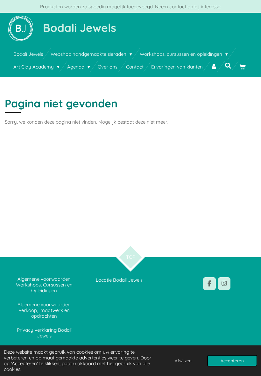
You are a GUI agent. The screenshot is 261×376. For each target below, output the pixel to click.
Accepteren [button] (232, 360)
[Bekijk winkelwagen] (242, 66)
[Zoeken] (228, 65)
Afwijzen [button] (183, 360)
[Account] (214, 66)
